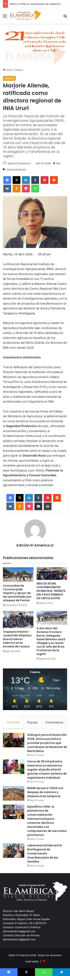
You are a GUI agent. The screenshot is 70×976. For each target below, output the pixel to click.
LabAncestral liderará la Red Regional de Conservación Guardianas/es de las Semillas (44, 853)
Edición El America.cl (19, 163)
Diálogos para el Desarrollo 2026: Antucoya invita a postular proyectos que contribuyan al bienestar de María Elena (47, 743)
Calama (18, 69)
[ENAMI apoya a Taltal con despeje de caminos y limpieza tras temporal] (13, 793)
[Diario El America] (25, 16)
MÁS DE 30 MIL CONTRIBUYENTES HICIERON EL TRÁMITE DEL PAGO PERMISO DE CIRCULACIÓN (51, 591)
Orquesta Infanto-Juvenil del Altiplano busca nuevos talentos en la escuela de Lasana (17, 639)
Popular (32, 722)
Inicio (8, 69)
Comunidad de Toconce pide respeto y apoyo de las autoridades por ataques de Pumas (17, 593)
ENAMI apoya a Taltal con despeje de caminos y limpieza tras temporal (45, 792)
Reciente (13, 722)
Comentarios (54, 722)
